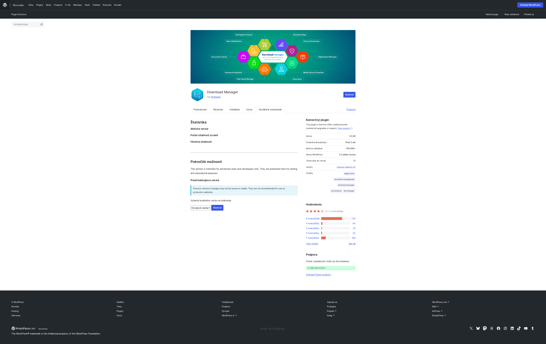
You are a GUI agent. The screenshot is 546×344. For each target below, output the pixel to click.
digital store (349, 173)
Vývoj (249, 109)
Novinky (15, 306)
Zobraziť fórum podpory (318, 274)
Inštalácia (235, 109)
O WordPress (17, 302)
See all (352, 243)
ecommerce (336, 191)
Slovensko (43, 329)
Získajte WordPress (530, 5)
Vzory (119, 315)
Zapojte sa (332, 302)
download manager (346, 185)
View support (344, 128)
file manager (349, 191)
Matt (435, 306)
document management (344, 179)
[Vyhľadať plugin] (41, 24)
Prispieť (332, 311)
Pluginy (120, 311)
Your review (312, 243)
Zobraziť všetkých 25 (346, 167)
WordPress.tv (229, 315)
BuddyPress (439, 315)
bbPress (437, 311)
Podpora (350, 109)
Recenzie (218, 109)
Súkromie (15, 315)
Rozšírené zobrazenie (270, 109)
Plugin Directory (18, 14)
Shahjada (216, 97)
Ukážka (120, 302)
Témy (119, 306)
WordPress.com (440, 302)
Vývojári (225, 311)
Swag (331, 315)
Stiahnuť (349, 94)
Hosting (15, 311)
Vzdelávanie (227, 302)
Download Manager (222, 92)
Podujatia (331, 306)
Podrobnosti (200, 109)
